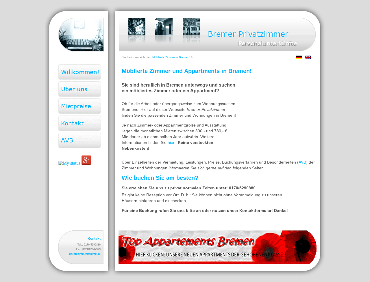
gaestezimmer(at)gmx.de (85, 253)
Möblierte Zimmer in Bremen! (171, 57)
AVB (302, 162)
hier (171, 142)
